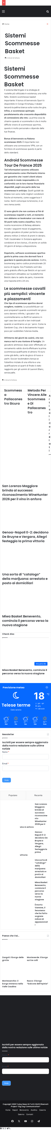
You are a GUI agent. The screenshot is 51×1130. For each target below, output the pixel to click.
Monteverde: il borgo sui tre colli (37, 959)
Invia (6, 780)
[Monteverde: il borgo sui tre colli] (38, 948)
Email (5, 763)
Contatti (29, 1114)
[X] (3, 1128)
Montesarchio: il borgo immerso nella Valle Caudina (12, 983)
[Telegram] (8, 1128)
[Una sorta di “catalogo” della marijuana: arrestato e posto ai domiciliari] (18, 869)
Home (7, 1110)
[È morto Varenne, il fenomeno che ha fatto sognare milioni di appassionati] (18, 913)
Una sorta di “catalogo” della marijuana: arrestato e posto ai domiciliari (41, 869)
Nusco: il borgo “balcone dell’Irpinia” (37, 982)
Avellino (34, 1110)
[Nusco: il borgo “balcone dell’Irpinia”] (38, 972)
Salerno (21, 1114)
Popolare (13, 795)
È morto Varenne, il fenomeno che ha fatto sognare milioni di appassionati (41, 914)
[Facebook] (1, 1128)
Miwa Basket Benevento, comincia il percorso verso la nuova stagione (24, 671)
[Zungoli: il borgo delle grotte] (13, 948)
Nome (5, 752)
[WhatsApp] (6, 1128)
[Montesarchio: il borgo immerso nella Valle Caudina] (13, 972)
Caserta (42, 1110)
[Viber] (9, 1128)
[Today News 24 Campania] (18, 11)
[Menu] (3, 12)
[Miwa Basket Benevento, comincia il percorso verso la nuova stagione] (18, 891)
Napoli (15, 1110)
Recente (38, 795)
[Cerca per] (47, 12)
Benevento (24, 1110)
